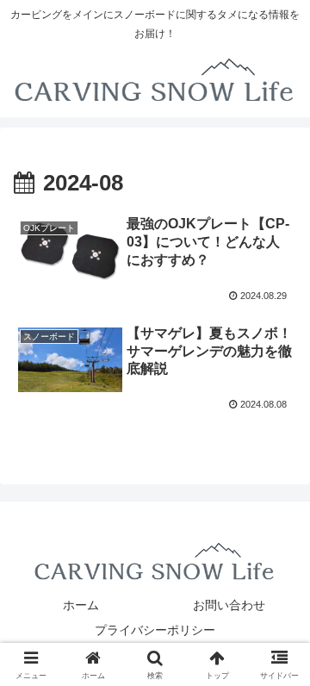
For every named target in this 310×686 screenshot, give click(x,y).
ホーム (81, 605)
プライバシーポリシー (155, 630)
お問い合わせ (229, 605)
